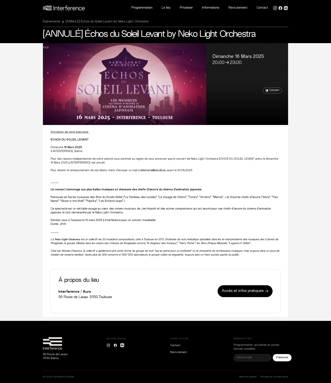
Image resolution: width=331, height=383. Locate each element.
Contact (262, 8)
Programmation (141, 8)
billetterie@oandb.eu (153, 170)
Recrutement (238, 8)
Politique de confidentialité (274, 377)
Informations (210, 8)
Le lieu (166, 8)
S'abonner (282, 357)
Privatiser (186, 8)
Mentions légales (247, 377)
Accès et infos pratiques (243, 291)
